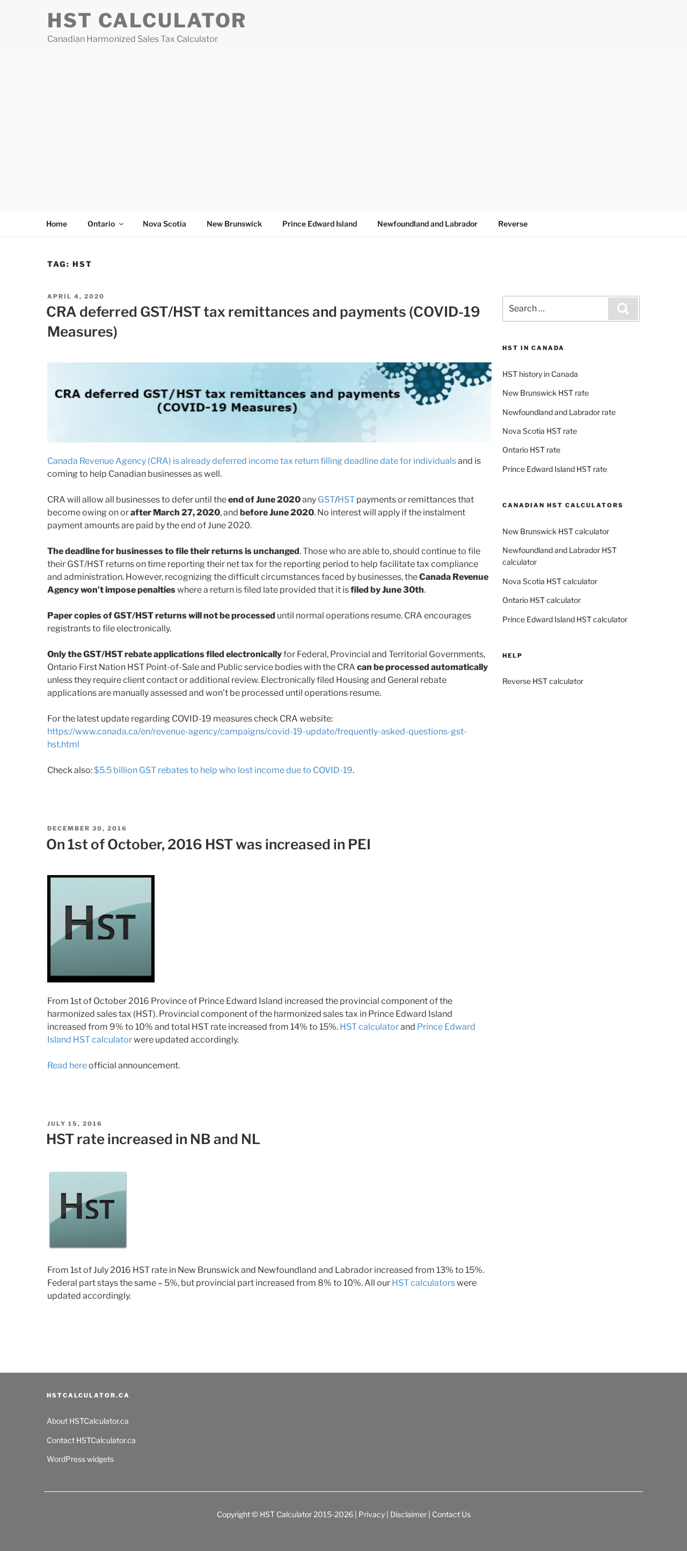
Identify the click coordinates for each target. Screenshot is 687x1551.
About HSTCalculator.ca (88, 1420)
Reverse (513, 223)
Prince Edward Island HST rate (554, 469)
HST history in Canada (540, 373)
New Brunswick (234, 223)
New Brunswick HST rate (545, 392)
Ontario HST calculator (541, 600)
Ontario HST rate (531, 449)
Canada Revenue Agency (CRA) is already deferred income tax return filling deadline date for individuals (251, 461)
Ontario (101, 223)
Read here (67, 1065)
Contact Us (451, 1514)
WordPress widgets (80, 1458)
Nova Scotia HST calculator (549, 581)
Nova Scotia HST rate (539, 430)
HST (347, 499)
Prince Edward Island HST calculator (564, 619)
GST (326, 499)
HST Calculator (147, 20)
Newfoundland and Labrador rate (559, 412)
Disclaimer (408, 1514)
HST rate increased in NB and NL (153, 1139)
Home (56, 223)
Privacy (372, 1514)
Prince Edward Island (319, 223)
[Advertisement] (343, 135)
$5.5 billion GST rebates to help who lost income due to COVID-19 (223, 770)
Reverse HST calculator (542, 681)
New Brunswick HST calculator (555, 531)
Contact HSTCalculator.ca (91, 1440)
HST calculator (369, 1027)
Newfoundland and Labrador (427, 223)
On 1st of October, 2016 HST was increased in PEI (208, 844)
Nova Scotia (164, 223)
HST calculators (423, 1283)
